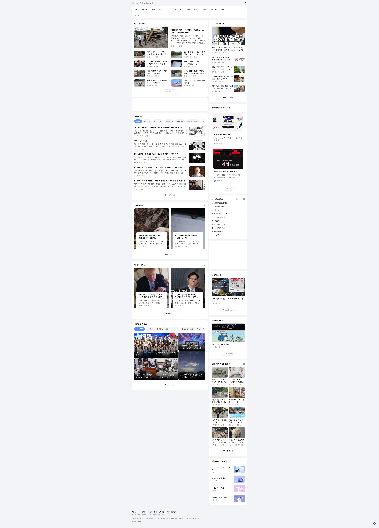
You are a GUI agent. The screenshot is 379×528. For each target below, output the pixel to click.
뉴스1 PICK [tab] (139, 329)
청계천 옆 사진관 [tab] (162, 329)
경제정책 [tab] (147, 121)
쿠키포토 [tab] (175, 329)
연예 (141, 3)
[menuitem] (136, 9)
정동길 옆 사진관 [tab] (187, 329)
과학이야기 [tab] (169, 121)
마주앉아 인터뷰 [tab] (192, 121)
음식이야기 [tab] (157, 121)
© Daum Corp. (137, 521)
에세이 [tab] (138, 121)
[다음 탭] (203, 121)
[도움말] (204, 205)
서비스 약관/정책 (171, 512)
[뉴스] (136, 3)
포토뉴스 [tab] (150, 329)
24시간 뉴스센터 (151, 512)
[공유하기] (245, 3)
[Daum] (133, 3)
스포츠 (146, 3)
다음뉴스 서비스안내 (138, 512)
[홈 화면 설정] (374, 523)
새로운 (171, 92)
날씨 (151, 3)
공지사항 (161, 512)
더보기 (227, 188)
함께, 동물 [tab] (180, 121)
